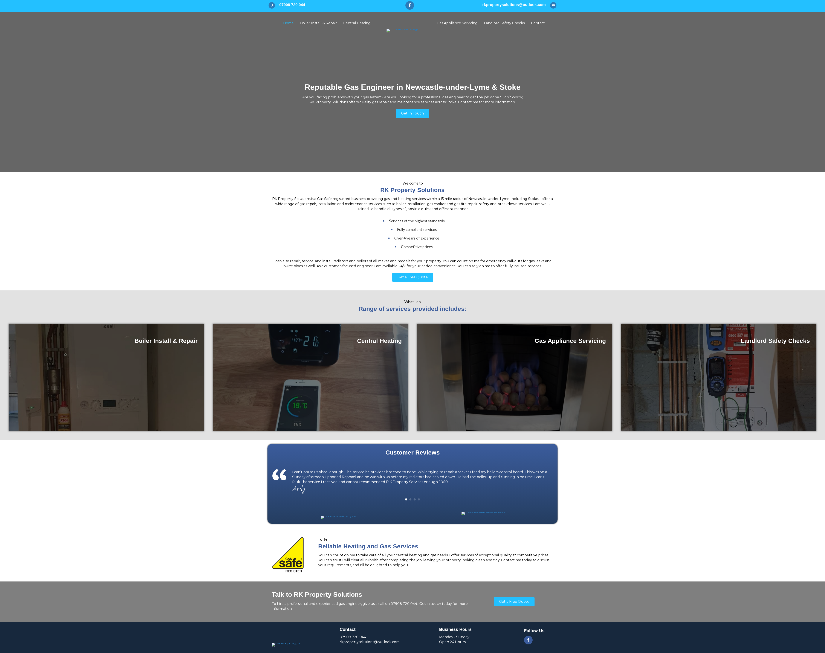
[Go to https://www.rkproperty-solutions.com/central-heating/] (310, 377)
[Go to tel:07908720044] (329, 6)
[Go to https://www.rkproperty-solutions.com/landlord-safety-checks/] (718, 377)
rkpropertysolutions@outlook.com (370, 642)
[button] (412, 113)
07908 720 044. (405, 604)
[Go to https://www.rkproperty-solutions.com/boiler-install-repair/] (106, 377)
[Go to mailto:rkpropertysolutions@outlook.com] (492, 6)
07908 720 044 (353, 637)
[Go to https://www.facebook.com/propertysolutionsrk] (528, 640)
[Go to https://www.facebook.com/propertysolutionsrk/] (409, 5)
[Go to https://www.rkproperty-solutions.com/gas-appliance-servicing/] (514, 377)
